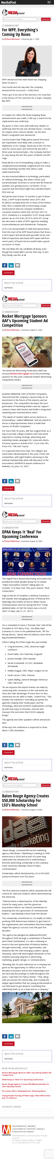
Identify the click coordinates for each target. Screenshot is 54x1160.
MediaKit (31, 1126)
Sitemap (40, 1129)
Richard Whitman (12, 39)
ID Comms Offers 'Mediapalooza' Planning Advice (24, 1091)
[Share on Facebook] (4, 265)
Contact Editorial (18, 1129)
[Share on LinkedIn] (11, 265)
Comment (8, 272)
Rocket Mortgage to (21, 373)
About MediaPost (19, 1126)
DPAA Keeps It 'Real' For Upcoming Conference (22, 1079)
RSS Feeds (31, 1129)
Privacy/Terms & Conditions (23, 1131)
